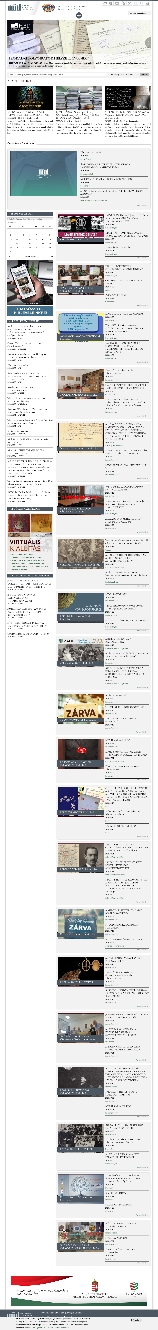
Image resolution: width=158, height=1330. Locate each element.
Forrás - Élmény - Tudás (22, 554)
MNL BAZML (22, 349)
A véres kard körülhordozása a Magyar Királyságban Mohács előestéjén (127, 115)
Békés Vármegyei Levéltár (77, 812)
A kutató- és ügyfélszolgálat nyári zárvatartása (123, 912)
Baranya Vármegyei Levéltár (79, 869)
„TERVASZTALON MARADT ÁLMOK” (27, 557)
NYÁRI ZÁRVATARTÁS (117, 740)
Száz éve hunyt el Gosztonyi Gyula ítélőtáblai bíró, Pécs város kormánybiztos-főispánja (126, 848)
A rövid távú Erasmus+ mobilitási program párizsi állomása (126, 452)
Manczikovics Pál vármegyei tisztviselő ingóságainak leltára (126, 753)
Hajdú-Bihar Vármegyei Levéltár (76, 1199)
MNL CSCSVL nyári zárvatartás (124, 314)
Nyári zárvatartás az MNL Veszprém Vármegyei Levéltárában (126, 574)
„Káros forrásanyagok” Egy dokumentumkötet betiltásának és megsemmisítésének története (29, 584)
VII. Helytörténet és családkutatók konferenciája (124, 267)
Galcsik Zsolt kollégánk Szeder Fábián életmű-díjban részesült (125, 386)
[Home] (20, 7)
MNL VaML (21, 415)
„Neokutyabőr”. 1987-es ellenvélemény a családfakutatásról (21, 598)
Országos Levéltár (21, 143)
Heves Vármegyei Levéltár (77, 934)
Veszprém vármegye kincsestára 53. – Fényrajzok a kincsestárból (126, 542)
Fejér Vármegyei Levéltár (77, 982)
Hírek (107, 806)
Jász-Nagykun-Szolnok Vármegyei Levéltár (75, 510)
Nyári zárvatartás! (116, 594)
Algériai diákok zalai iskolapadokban (118, 640)
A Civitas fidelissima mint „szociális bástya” (121, 1225)
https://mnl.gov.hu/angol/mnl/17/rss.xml (123, 3)
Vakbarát (129, 3)
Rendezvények (32, 118)
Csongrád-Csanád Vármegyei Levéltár (80, 337)
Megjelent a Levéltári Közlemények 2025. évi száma (58, 58)
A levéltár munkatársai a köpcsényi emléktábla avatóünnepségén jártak (121, 1032)
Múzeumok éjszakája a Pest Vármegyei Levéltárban (122, 1155)
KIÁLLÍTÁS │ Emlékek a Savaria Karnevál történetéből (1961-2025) (126, 234)
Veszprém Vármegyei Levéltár (80, 565)
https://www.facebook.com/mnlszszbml (111, 3)
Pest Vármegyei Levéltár (76, 1149)
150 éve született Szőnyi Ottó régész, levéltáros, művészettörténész (124, 865)
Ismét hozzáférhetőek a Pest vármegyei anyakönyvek (123, 1141)
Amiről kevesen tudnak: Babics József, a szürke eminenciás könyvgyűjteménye (26, 612)
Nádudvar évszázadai (118, 1205)
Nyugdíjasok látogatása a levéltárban (121, 926)
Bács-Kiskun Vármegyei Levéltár (75, 617)
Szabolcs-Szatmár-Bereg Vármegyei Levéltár (76, 289)
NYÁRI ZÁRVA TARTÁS (118, 1106)
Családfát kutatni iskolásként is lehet (126, 282)
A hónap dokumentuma (114, 567)
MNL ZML (21, 393)
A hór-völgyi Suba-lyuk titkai (124, 940)
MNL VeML (21, 487)
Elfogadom (135, 1320)
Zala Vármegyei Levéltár (76, 663)
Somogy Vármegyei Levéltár (79, 448)
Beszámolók (85, 186)
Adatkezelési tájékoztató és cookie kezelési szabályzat (47, 1328)
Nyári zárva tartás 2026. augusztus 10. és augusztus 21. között (126, 655)
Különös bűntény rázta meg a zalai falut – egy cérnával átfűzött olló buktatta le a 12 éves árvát (124, 672)
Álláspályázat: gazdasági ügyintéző (120, 720)
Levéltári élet (80, 121)
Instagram (117, 3)
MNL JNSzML (22, 404)
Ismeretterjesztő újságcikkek (116, 648)
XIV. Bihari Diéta (115, 1193)
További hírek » (142, 206)
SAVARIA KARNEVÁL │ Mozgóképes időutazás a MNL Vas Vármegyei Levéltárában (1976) (126, 219)
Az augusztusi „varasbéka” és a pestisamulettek (123, 959)
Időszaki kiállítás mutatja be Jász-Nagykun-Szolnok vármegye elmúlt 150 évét (126, 504)
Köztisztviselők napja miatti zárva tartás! (123, 768)
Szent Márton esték (117, 248)
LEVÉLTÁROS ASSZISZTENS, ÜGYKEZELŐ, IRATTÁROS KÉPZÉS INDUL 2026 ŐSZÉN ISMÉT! (77, 115)
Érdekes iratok (111, 412)
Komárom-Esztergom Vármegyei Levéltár (74, 1092)
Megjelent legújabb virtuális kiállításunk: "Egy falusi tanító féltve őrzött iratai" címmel (125, 403)
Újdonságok (110, 302)
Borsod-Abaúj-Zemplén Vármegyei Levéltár (75, 764)
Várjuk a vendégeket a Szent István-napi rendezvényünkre (28, 113)
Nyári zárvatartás (116, 696)
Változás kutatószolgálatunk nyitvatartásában (124, 488)
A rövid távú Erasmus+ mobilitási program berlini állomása (112, 192)
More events (12, 222)
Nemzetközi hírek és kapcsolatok (93, 200)
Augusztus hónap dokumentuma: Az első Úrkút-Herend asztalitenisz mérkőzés (126, 558)
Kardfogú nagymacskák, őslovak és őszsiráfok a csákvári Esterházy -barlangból (127, 993)
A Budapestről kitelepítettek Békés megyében (123, 813)
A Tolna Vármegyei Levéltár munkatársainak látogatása (122, 1048)
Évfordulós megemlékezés (115, 857)
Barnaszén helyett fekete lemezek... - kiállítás (121, 1093)
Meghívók (109, 1188)
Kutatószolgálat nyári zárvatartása (119, 372)
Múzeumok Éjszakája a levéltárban (126, 620)
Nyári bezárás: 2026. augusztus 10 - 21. (126, 466)
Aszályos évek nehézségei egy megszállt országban (123, 520)
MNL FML (21, 456)
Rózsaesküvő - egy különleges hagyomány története (124, 1126)
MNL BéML (21, 476)
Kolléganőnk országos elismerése (120, 1251)
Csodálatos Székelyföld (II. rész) (28, 634)
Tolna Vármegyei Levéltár (77, 720)
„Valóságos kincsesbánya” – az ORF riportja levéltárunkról (126, 1016)
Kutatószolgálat (86, 174)
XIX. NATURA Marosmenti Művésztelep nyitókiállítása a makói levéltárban (124, 329)
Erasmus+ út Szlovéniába (120, 826)
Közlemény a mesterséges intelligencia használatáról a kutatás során (105, 166)
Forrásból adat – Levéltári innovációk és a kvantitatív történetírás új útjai (123, 1179)
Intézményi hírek (86, 159)
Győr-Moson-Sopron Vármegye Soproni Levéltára (79, 1247)
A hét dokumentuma (132, 121)
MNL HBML (22, 434)
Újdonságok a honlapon (40, 63)
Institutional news (112, 582)
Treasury (108, 550)
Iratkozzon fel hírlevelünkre (104, 3)
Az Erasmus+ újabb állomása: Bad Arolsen (106, 179)
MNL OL (22, 63)
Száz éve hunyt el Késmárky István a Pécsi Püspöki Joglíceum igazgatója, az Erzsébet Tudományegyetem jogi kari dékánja (126, 886)
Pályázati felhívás (91, 153)
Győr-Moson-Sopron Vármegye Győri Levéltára (78, 1038)
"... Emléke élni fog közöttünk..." (125, 707)
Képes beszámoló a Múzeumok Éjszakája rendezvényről (123, 607)
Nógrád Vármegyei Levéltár (79, 395)
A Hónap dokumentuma (114, 445)
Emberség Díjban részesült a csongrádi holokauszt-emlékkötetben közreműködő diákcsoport (124, 347)
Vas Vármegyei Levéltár (75, 240)
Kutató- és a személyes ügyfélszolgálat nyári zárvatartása (119, 976)
